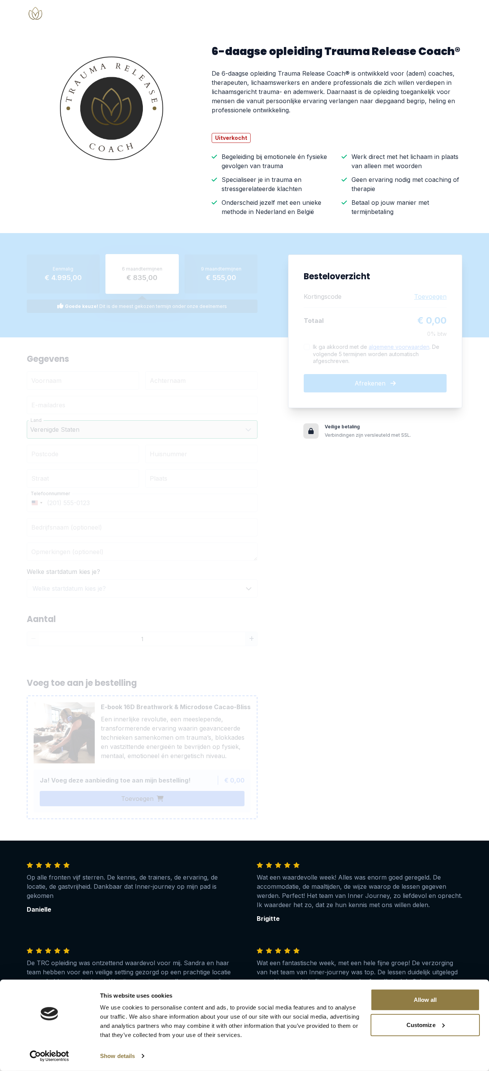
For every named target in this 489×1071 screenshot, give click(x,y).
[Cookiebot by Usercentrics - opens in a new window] (49, 1056)
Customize (421, 1024)
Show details (117, 1056)
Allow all (425, 999)
